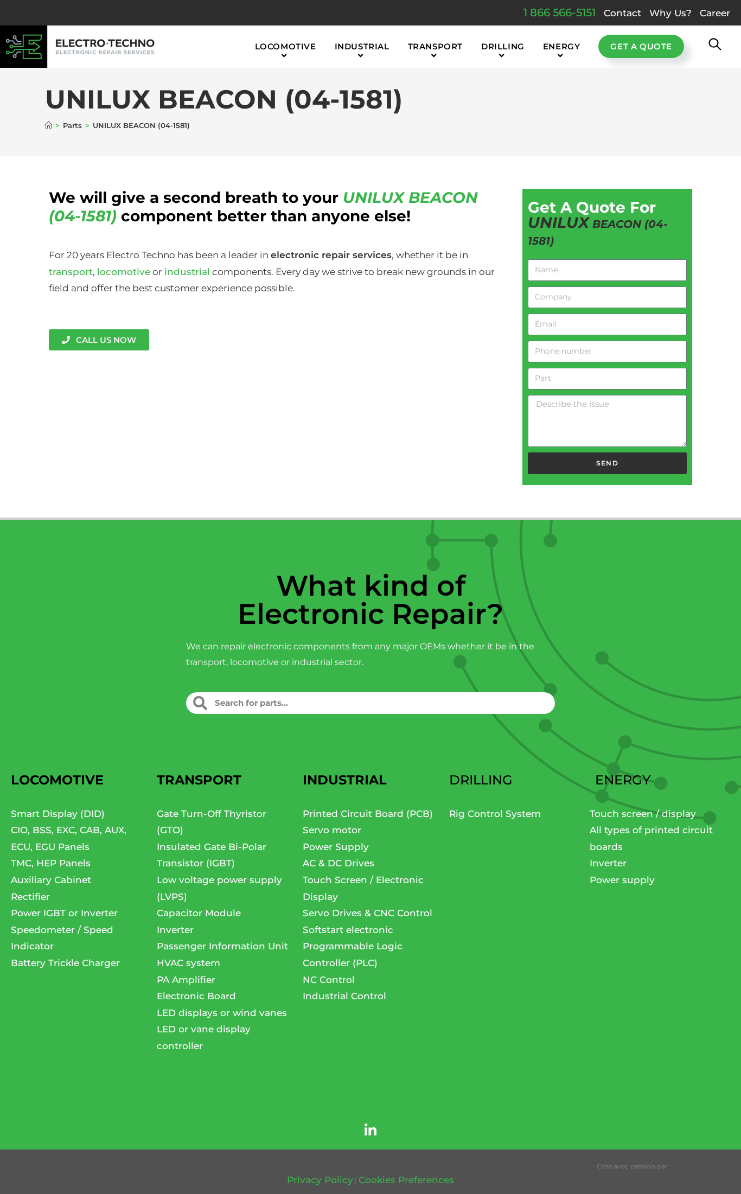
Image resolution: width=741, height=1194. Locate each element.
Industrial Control (344, 996)
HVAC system (188, 962)
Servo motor (332, 830)
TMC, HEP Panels (51, 863)
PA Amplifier (186, 979)
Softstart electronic (348, 929)
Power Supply (336, 846)
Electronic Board (196, 996)
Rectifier (30, 896)
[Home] (48, 125)
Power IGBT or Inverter (64, 913)
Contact (622, 13)
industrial (187, 271)
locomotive (123, 271)
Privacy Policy (320, 1179)
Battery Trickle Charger (65, 962)
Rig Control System (495, 813)
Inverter (175, 929)
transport (71, 271)
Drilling (481, 780)
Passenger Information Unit (222, 946)
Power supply (622, 879)
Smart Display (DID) (58, 813)
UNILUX (373, 197)
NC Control (329, 979)
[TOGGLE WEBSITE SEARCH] (715, 46)
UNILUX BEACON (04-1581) (141, 125)
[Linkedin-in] (370, 1130)
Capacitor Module (199, 913)
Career (715, 13)
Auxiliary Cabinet (51, 879)
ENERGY (623, 780)
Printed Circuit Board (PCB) (368, 813)
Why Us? (670, 13)
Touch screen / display (643, 813)
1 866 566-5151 (559, 12)
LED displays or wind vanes (222, 1012)
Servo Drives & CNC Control (367, 913)
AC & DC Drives (338, 863)
